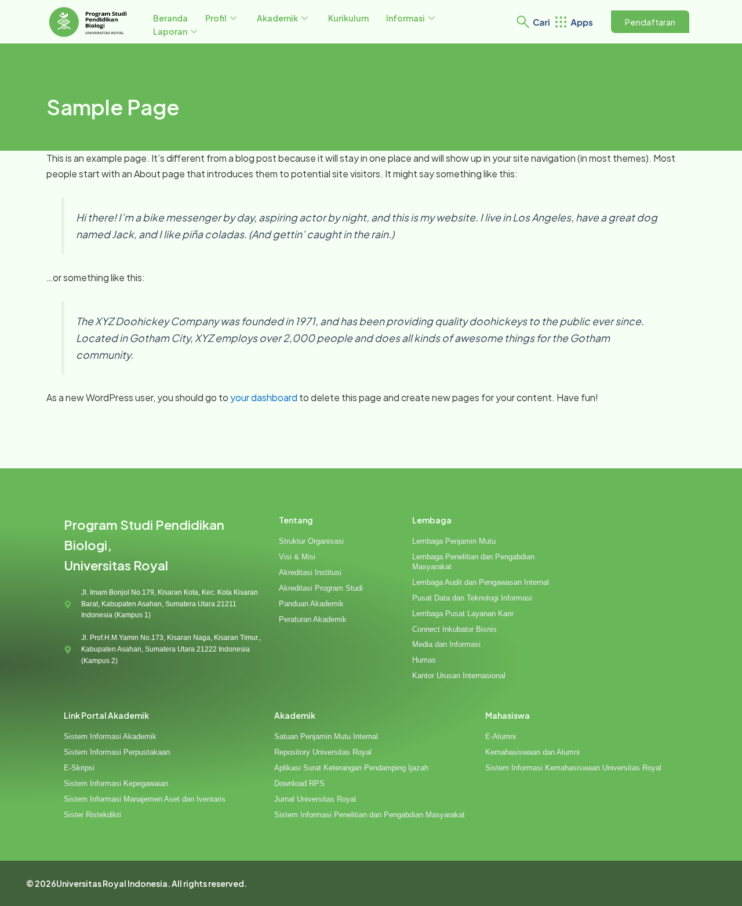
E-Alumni (500, 736)
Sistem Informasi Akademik (110, 736)
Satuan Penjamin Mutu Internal (326, 736)
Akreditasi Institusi (310, 572)
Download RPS (299, 783)
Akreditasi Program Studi (321, 588)
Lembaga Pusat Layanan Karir (463, 613)
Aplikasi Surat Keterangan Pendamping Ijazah (351, 767)
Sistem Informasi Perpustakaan (117, 752)
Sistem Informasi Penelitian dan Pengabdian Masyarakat (369, 814)
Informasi (405, 18)
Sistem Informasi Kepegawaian (116, 783)
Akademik (277, 18)
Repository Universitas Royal (323, 752)
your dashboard (263, 397)
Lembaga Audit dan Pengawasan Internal (480, 582)
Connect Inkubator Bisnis (454, 629)
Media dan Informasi (446, 644)
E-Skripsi (79, 767)
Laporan (170, 31)
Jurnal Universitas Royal (315, 799)
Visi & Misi (297, 556)
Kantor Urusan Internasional (458, 675)
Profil (216, 18)
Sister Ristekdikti (92, 814)
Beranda (170, 18)
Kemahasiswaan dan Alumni (532, 752)
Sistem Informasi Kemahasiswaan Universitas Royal (573, 767)
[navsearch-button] (522, 20)
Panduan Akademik (311, 603)
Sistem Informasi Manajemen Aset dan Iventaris (144, 799)
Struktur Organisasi (311, 541)
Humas (424, 660)
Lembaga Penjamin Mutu (454, 541)
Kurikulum (348, 18)
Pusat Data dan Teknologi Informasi (472, 598)
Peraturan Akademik (313, 619)
